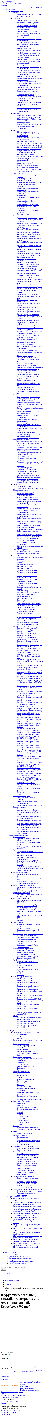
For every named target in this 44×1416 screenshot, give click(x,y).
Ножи (15, 1131)
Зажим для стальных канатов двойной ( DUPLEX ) (27, 577)
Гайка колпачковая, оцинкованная (29, 520)
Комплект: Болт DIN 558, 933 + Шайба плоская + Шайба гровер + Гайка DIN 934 (29, 719)
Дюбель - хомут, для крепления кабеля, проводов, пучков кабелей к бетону (29, 316)
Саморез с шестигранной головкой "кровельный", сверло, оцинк (25, 1218)
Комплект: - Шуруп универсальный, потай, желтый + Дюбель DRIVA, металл (30, 682)
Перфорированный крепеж (18, 835)
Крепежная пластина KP (25, 952)
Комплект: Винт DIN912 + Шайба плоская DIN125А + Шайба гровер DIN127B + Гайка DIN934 (29, 775)
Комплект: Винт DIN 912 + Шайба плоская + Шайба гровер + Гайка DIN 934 (29, 753)
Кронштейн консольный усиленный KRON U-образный (30, 895)
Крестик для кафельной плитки (28, 475)
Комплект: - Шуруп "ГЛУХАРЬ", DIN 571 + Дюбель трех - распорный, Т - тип (30, 661)
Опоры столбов (18, 922)
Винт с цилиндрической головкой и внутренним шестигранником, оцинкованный (29, 510)
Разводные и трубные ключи (27, 1096)
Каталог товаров (10, 9)
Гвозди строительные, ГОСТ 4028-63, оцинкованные (29, 412)
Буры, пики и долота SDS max (27, 1156)
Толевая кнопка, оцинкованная (28, 438)
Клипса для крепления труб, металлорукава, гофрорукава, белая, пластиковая (29, 346)
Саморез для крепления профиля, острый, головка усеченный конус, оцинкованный (29, 67)
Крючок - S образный (24, 598)
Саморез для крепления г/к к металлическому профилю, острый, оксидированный (29, 33)
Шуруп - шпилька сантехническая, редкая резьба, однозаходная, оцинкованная (29, 126)
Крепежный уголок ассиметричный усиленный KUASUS (29, 996)
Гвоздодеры (21, 1103)
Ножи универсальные (24, 1133)
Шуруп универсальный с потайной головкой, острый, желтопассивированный (29, 139)
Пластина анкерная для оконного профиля (28, 934)
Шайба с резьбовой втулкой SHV (28, 1021)
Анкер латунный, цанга (25, 179)
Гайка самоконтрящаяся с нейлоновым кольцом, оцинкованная (30, 528)
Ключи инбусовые (23, 1083)
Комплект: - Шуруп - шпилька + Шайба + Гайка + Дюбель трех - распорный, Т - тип (28, 650)
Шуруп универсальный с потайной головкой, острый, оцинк (25, 1248)
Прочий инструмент (20, 1135)
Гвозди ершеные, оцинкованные (28, 402)
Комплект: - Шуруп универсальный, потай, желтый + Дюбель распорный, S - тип (30, 693)
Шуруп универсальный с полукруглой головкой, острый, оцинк (26, 1244)
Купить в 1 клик (27, 1372)
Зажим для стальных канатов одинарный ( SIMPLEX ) (27, 580)
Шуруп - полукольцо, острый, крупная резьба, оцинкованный (28, 166)
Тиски (19, 1098)
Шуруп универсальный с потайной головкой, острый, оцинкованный (29, 148)
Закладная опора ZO (24, 928)
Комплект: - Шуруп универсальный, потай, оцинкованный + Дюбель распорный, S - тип (30, 713)
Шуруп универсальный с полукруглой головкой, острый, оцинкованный (28, 134)
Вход (2, 2)
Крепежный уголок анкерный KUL (29, 990)
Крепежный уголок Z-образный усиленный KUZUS (28, 987)
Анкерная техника (19, 173)
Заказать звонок (23, 1383)
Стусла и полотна (23, 1120)
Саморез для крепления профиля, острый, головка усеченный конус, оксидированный (29, 55)
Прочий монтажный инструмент (28, 1141)
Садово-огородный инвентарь (23, 1146)
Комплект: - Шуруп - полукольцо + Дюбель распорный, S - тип (29, 646)
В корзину (15, 1371)
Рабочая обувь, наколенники (27, 1183)
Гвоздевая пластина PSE (25, 950)
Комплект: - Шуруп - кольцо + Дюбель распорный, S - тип (27, 634)
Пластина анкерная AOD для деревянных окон (27, 946)
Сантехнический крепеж (21, 796)
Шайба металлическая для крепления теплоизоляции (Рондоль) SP (30, 1018)
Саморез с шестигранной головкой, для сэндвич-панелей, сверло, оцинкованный (29, 109)
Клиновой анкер (23, 214)
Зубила (19, 1077)
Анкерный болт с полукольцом (28, 205)
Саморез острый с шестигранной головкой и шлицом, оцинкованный (29, 88)
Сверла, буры (17, 1152)
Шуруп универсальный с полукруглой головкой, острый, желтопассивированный (28, 152)
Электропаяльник (23, 1144)
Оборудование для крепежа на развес (26, 1032)
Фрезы (19, 1124)
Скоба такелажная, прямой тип (28, 605)
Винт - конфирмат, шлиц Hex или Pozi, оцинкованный (29, 15)
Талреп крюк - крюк (24, 615)
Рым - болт (21, 600)
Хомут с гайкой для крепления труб (29, 805)
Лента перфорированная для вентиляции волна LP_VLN (27, 905)
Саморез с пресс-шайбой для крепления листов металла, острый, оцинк (27, 1210)
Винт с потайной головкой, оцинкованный (26, 506)
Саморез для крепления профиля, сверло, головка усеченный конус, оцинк (27, 1207)
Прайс (11, 3)
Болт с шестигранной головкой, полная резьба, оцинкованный (28, 498)
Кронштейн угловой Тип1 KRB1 (28, 839)
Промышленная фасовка (17, 1197)
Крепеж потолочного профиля (23, 885)
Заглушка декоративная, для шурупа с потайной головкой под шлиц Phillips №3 (29, 449)
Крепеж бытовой (19, 837)
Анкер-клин (21, 195)
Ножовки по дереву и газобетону (28, 1109)
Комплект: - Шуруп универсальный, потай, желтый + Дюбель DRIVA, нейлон (30, 687)
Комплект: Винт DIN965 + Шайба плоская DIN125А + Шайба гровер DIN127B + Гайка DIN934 (29, 781)
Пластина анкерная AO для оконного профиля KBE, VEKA (28, 936)
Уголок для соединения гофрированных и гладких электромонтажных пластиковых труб (28, 390)
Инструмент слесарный (21, 1072)
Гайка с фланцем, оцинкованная (28, 525)
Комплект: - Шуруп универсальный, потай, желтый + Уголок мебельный (30, 709)
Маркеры (20, 1062)
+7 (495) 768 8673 (37, 7)
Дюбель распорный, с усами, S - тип (30, 279)
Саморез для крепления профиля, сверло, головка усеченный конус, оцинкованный (29, 72)
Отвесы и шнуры (23, 1064)
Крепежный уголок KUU (26, 980)
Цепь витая (21, 620)
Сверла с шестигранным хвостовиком (25, 1173)
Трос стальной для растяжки (27, 619)
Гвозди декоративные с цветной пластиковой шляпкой (28, 399)
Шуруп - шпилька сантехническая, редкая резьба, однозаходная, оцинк (27, 1237)
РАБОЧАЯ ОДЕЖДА (24, 1185)
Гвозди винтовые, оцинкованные (28, 397)
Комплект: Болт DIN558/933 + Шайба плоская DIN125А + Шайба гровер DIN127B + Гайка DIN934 (29, 730)
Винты (15, 13)
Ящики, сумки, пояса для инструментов (26, 1194)
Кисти (19, 1055)
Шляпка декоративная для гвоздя (28, 482)
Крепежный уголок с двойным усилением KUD (28, 1005)
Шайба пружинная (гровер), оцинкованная (27, 543)
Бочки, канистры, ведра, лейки (28, 1148)
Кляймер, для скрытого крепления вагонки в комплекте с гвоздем (29, 552)
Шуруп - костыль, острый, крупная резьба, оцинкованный (29, 163)
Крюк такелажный (23, 596)
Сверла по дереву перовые (26, 1161)
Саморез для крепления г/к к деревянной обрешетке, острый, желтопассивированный (28, 22)
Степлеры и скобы (23, 1116)
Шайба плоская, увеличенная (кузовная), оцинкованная (27, 539)
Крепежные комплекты (21, 626)
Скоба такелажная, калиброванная (29, 604)
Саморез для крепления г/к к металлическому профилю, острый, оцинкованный (29, 39)
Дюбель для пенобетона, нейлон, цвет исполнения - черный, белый (29, 254)
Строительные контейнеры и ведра (29, 1191)
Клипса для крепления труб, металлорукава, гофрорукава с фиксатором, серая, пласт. (27, 341)
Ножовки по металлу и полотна (28, 1092)
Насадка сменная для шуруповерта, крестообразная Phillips (29, 817)
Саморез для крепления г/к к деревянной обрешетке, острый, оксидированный (28, 27)
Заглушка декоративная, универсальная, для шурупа (26, 468)
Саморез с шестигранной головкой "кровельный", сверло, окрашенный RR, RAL (29, 104)
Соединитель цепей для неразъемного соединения (26, 608)
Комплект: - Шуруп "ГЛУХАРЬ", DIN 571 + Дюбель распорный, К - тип (29, 656)
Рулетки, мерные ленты (25, 1066)
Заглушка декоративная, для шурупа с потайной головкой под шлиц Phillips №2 (29, 443)
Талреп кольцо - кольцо (25, 611)
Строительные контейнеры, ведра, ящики (27, 1189)
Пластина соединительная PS (27, 956)
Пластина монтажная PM (26, 954)
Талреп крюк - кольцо (24, 613)
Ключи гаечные (22, 1081)
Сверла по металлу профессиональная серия (25, 1169)
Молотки (20, 1085)
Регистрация (9, 2)
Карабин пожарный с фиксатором (29, 592)
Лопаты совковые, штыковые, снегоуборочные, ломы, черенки (28, 1128)
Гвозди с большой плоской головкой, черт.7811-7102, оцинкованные (30, 409)
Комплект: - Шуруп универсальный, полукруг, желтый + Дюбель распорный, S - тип (30, 667)
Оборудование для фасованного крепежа (27, 1040)
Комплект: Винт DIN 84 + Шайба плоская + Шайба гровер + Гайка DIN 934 (29, 747)
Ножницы (20, 1139)
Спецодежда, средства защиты (23, 1176)
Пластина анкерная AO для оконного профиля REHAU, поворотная (27, 941)
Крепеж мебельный (20, 872)
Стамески (20, 1115)
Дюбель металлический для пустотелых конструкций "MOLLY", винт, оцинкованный (30, 275)
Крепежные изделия (16, 11)
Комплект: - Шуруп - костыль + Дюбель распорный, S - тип (28, 642)
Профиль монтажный (20, 960)
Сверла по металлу (23, 1167)
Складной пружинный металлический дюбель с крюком (28, 310)
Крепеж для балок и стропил (23, 850)
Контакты (17, 3)
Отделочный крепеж (20, 550)
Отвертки (20, 1094)
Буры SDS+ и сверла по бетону (28, 1154)
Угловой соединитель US (26, 958)
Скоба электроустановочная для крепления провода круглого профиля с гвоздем (28, 370)
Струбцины (21, 1118)
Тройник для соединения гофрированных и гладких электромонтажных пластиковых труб (28, 382)
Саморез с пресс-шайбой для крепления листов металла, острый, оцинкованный (29, 78)
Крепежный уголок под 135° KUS (29, 999)
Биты (19, 1073)
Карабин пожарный (24, 591)
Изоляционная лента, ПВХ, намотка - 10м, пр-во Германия (30, 329)
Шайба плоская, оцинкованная (28, 536)
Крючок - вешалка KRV (25, 840)
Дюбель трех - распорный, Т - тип (29, 294)
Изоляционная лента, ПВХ (26, 326)
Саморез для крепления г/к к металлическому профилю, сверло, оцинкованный (29, 44)
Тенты (19, 1142)
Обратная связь (25, 1386)
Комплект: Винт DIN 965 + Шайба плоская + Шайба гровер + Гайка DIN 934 (29, 758)
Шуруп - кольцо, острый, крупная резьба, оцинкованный (29, 170)
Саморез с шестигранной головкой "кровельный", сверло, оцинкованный (29, 98)
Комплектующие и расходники (20, 1029)
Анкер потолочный (24, 180)
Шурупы (16, 130)
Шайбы (15, 1016)
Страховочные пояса (24, 1187)
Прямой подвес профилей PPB (28, 891)
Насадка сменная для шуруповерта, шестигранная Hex (29, 828)
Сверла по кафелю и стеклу (26, 1165)
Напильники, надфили (25, 1087)
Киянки (20, 1105)
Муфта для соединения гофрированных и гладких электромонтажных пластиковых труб (28, 358)
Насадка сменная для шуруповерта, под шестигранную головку (29, 825)
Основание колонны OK (25, 932)
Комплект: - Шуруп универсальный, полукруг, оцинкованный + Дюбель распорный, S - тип (30, 672)
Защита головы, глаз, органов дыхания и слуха (27, 1179)
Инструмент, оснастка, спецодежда (21, 1042)
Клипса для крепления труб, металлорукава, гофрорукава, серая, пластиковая (29, 352)
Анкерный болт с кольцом (26, 203)
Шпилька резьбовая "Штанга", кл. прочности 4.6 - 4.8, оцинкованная (29, 116)
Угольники (21, 1068)
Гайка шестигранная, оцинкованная (29, 535)
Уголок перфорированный (22, 977)
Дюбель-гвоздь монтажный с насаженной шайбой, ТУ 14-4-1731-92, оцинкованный (29, 434)
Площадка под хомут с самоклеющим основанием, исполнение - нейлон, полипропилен (30, 365)
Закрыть (4, 1403)
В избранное (5, 1379)
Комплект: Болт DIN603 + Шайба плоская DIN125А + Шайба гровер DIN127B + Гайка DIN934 (29, 736)
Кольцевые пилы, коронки (26, 1107)
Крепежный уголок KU (25, 978)
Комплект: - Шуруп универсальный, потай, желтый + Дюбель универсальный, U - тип (30, 704)
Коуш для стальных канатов (27, 594)
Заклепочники (22, 1075)
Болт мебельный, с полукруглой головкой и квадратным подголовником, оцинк (28, 493)
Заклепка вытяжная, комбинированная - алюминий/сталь (30, 487)
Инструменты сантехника (26, 1079)
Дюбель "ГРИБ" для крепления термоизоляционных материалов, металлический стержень (29, 234)
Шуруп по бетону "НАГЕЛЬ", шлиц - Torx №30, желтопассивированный (30, 144)
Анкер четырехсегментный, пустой (29, 182)
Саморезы (16, 18)
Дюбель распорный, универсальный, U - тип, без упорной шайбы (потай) (30, 286)
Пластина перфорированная (23, 949)
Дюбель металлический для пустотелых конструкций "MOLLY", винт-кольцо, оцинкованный (30, 264)
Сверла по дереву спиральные (27, 1163)
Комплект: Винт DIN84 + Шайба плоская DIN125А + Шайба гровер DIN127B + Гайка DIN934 (29, 769)
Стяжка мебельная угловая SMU (28, 883)
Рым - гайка (21, 602)
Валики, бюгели (23, 1049)
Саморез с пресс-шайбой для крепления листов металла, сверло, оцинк (27, 1214)
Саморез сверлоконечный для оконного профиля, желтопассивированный (27, 93)
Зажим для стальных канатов (27, 570)
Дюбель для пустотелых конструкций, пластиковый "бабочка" (26, 259)
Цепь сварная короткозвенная (27, 624)
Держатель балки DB (24, 855)
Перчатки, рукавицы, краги (27, 1182)
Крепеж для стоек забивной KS (28, 930)
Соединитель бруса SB (25, 870)
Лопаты (16, 1126)
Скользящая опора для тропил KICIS (30, 868)
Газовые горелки (23, 1137)
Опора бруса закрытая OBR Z (27, 861)
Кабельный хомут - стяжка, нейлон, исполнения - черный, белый (29, 332)
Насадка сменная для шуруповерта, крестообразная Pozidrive (29, 821)
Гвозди (15, 395)
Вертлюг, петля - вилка (25, 566)
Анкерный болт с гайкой (26, 201)
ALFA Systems (14, 1401)
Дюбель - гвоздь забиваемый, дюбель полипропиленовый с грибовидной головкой (30, 219)
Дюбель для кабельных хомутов (28, 320)
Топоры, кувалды (23, 1122)
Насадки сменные (19, 807)
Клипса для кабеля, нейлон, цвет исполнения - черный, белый (28, 336)
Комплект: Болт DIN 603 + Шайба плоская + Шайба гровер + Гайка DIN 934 (29, 725)
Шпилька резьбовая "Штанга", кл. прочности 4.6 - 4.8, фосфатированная (29, 121)
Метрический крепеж (20, 490)
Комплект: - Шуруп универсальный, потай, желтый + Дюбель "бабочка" (30, 677)
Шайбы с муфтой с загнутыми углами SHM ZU (27, 1026)
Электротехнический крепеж (23, 313)
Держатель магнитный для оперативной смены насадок (27, 810)
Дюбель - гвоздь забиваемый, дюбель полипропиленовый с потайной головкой (30, 225)
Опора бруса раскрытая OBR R (28, 867)
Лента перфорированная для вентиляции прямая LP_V (27, 908)
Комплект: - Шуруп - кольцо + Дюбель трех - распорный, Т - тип (29, 638)
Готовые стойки (22, 1034)
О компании (5, 3)
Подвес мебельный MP (25, 881)
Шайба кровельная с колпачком (28, 481)
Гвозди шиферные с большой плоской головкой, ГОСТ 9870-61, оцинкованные (29, 424)
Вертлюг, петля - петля (25, 568)
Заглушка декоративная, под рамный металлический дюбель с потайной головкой (30, 464)
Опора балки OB (23, 859)
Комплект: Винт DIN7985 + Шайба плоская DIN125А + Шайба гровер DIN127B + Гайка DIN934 (29, 764)
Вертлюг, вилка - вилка (25, 564)
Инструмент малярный (21, 1044)
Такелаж (16, 555)
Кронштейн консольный (21, 893)
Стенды (11, 1031)
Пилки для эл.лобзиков (25, 1111)
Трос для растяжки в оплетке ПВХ (29, 617)
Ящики (19, 1038)
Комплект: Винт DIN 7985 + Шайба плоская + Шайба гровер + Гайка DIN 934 (29, 741)
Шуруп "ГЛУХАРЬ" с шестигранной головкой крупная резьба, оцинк (26, 1240)
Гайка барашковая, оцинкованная (29, 518)
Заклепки (16, 484)
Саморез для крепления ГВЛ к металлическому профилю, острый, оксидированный (29, 50)
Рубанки (20, 1113)
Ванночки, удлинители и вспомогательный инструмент (27, 1052)
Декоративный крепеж (21, 440)
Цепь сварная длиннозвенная (27, 622)
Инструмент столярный (21, 1101)
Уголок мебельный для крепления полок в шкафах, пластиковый (29, 478)
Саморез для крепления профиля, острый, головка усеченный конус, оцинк (27, 1203)
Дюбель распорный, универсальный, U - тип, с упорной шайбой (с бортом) (30, 290)
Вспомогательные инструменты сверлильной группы (28, 1158)
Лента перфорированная (21, 898)
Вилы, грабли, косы (24, 1150)
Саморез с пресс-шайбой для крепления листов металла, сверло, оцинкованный (29, 83)
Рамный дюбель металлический (28, 307)
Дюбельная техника (20, 216)
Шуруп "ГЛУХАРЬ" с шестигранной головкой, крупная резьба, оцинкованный (30, 158)
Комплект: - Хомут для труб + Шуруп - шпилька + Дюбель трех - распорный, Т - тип (29, 630)
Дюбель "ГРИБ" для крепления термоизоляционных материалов (28, 230)
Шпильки (16, 113)
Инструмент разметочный (22, 1057)
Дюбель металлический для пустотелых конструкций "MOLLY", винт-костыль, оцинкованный (30, 270)
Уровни (20, 1070)
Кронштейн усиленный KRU (27, 857)
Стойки (20, 1036)
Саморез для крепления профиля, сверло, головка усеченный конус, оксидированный (29, 61)
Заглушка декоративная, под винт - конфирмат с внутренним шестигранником (29, 454)
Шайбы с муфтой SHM (25, 1023)
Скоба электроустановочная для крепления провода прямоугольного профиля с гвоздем (29, 376)
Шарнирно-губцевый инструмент (29, 1100)
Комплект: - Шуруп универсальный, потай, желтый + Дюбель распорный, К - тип (30, 699)
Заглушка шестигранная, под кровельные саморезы (27, 472)
